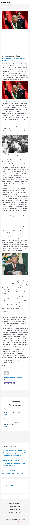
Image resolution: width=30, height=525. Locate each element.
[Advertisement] (15, 42)
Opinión (5, 414)
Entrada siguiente (24, 393)
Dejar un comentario (7, 58)
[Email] (14, 383)
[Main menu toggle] (27, 2)
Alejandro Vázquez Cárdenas (13, 377)
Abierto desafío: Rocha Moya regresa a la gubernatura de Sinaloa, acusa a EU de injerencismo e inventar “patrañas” (12, 458)
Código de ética (15, 506)
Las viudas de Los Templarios (13, 412)
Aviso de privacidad (15, 503)
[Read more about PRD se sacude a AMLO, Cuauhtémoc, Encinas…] (6, 419)
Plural (3, 468)
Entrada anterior (6, 393)
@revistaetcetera (10, 485)
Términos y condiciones (15, 512)
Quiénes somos (15, 509)
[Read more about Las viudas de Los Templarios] (6, 409)
